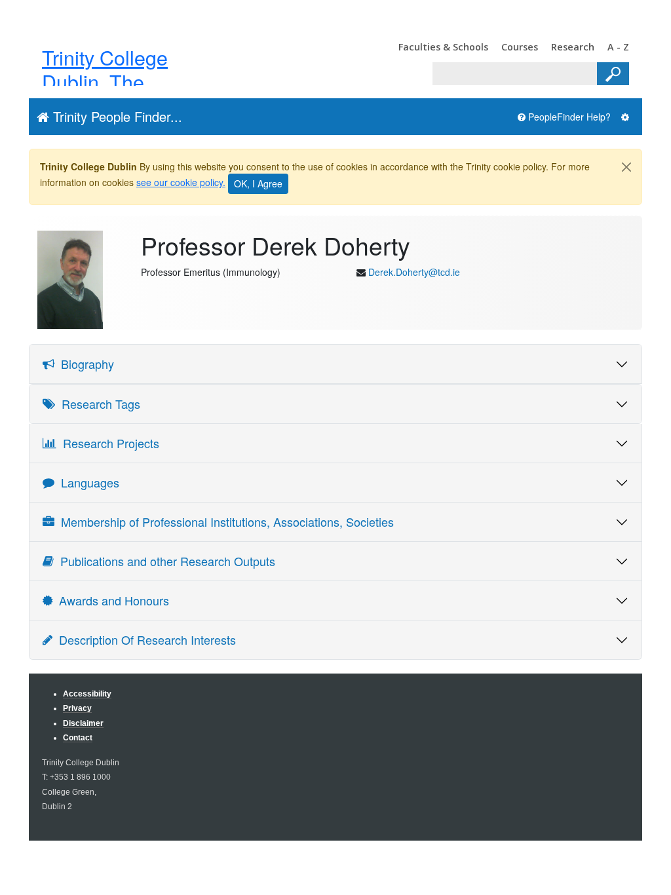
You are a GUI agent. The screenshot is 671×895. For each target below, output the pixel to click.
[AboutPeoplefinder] (625, 117)
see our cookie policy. (180, 182)
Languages (86, 482)
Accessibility (87, 693)
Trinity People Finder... (115, 116)
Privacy (77, 708)
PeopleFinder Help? (568, 116)
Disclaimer (83, 723)
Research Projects (107, 442)
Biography (84, 363)
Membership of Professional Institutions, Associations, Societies (224, 521)
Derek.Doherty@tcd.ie (414, 271)
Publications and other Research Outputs (164, 560)
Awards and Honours (110, 600)
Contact (77, 737)
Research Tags (97, 403)
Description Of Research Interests (144, 639)
